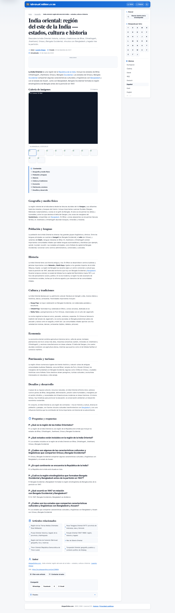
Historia (35, 178)
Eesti (128, 88)
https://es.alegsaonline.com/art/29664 (45, 569)
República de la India (67, 72)
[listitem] (32, 152)
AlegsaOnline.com (35, 563)
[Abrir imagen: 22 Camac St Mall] (63, 118)
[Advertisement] (73, 63)
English (129, 92)
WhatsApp (36, 586)
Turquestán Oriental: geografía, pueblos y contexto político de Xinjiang (80, 549)
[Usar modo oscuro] (147, 4)
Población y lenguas (40, 175)
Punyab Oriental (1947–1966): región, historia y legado (79, 534)
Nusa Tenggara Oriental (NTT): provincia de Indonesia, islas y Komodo (81, 527)
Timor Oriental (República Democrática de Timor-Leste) (45, 549)
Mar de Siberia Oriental (74, 540)
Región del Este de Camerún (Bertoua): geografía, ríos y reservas (44, 541)
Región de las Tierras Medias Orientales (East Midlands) (44, 527)
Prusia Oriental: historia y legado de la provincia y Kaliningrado (44, 534)
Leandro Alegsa (40, 50)
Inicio (30, 14)
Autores (96, 606)
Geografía (37, 14)
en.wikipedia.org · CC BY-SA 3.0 (39, 146)
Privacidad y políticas (106, 606)
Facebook (46, 586)
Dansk (129, 72)
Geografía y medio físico (41, 172)
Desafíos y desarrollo (40, 190)
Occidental (68, 75)
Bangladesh (95, 78)
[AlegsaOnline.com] (41, 4)
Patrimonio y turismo (40, 187)
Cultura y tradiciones (40, 181)
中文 (128, 76)
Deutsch (129, 80)
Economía (36, 184)
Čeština (129, 69)
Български (130, 65)
